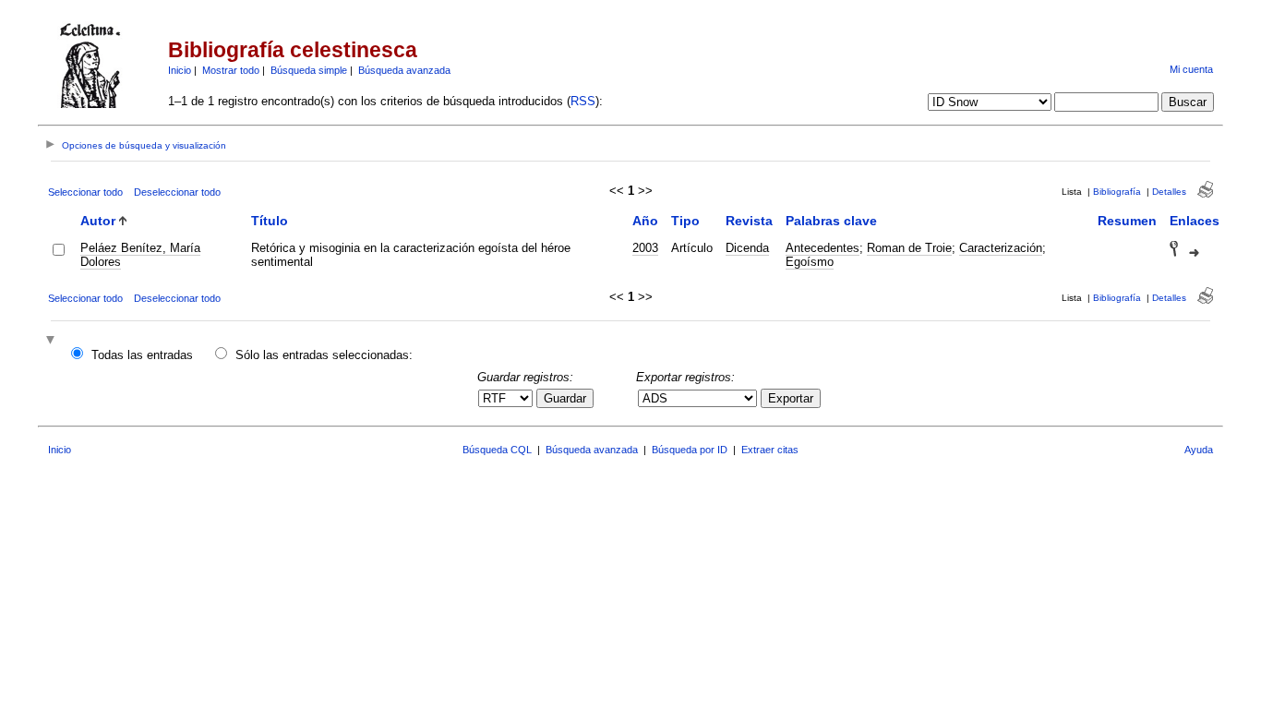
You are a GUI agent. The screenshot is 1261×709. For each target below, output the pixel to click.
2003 (645, 248)
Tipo (685, 220)
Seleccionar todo (85, 192)
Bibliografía (1117, 191)
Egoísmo (810, 262)
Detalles (1169, 191)
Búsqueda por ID (689, 449)
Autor (97, 220)
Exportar (790, 398)
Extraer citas (770, 449)
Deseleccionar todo (177, 192)
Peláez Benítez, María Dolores (140, 255)
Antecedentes (822, 248)
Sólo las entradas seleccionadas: (324, 355)
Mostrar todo (230, 70)
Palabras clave (831, 220)
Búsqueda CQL (497, 449)
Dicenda (747, 248)
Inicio (179, 70)
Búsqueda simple (308, 70)
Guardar (565, 398)
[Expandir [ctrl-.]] (52, 341)
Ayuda (1198, 449)
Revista (749, 220)
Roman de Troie (909, 248)
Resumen (1127, 220)
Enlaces (1194, 220)
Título (269, 220)
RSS (582, 101)
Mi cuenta (1191, 69)
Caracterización (1000, 248)
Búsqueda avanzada (404, 70)
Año (645, 220)
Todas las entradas (142, 355)
